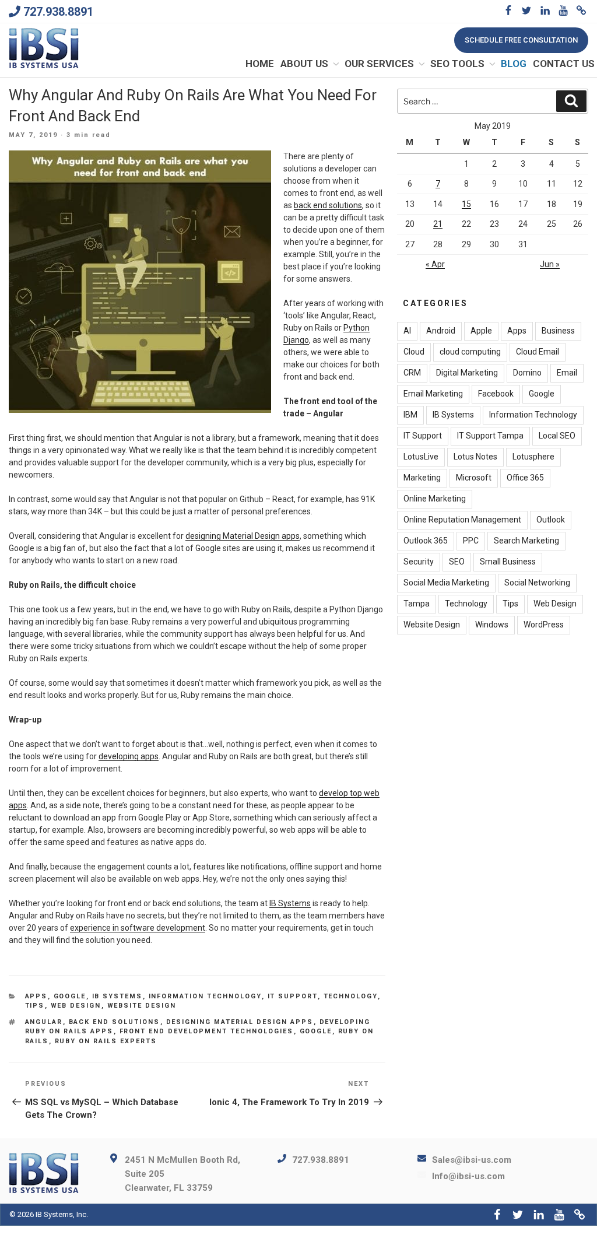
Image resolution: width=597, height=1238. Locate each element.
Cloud (413, 351)
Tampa (416, 603)
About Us (304, 63)
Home (259, 63)
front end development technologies (207, 1031)
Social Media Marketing (446, 582)
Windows (491, 624)
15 (466, 204)
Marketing (422, 477)
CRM (412, 372)
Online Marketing (434, 498)
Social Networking (537, 582)
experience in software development (137, 927)
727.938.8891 (58, 12)
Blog (513, 63)
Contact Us (564, 63)
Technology (351, 996)
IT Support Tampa (490, 435)
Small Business (508, 561)
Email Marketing (433, 393)
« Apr (435, 264)
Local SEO (557, 435)
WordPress (544, 624)
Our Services (379, 63)
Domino (527, 372)
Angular (44, 1022)
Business (558, 330)
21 (438, 224)
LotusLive (420, 456)
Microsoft (473, 477)
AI (407, 330)
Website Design (142, 1005)
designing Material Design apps (242, 536)
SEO (457, 561)
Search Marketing (526, 540)
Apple (481, 330)
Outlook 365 (425, 540)
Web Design (76, 1005)
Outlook (550, 519)
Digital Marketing (467, 372)
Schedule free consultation (521, 40)
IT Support (293, 996)
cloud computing (470, 351)
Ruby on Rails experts (106, 1041)
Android (440, 330)
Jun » (550, 264)
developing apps (129, 756)
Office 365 (525, 477)
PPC (471, 540)
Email (567, 372)
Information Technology (205, 996)
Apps (36, 996)
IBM (410, 414)
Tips (35, 1005)
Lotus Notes (475, 456)
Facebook (496, 393)
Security (418, 561)
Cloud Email (537, 351)
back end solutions (328, 205)
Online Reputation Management (462, 519)
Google (70, 996)
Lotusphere (533, 456)
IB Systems (290, 903)
